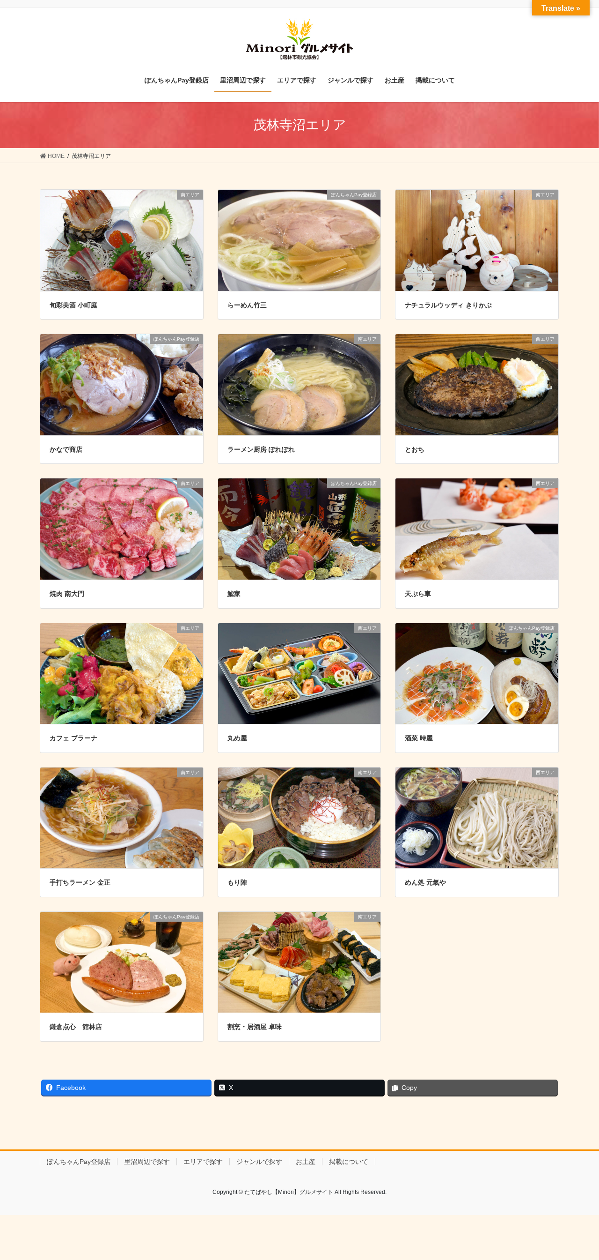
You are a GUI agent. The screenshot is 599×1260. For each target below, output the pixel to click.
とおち (414, 449)
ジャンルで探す (259, 1161)
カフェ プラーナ (73, 738)
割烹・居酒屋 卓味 (254, 1026)
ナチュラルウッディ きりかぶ (448, 305)
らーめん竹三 (247, 305)
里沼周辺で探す (147, 1161)
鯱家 (234, 593)
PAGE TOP (576, 1214)
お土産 (305, 1161)
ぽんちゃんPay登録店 (78, 1161)
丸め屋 (237, 738)
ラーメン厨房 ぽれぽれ (261, 449)
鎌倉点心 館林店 (76, 1026)
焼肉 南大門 (67, 593)
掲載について (348, 1161)
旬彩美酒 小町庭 (73, 305)
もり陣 (237, 882)
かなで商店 (66, 449)
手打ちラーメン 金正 (80, 882)
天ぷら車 (418, 593)
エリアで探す (203, 1161)
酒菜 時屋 (419, 738)
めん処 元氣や (425, 882)
